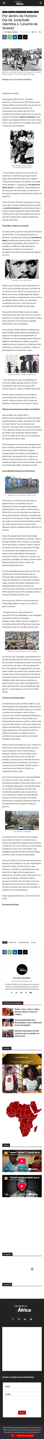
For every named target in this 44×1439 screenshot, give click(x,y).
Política (36, 12)
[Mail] (22, 992)
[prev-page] (3, 1041)
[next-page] (7, 1041)
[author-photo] (22, 975)
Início (4, 8)
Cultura (10, 8)
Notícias (30, 12)
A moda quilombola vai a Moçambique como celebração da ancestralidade (28, 1022)
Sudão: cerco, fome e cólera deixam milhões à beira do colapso (27, 1011)
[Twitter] (27, 992)
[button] (3, 3)
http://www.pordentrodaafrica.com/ (22, 981)
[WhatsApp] (9, 37)
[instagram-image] (11, 1268)
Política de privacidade (25, 1436)
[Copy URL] (25, 37)
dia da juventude (24, 942)
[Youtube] (31, 992)
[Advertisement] (22, 87)
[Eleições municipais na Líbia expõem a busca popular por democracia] (8, 1033)
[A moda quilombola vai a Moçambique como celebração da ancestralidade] (8, 1022)
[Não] (41, 1432)
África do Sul (12, 942)
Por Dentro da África (11, 32)
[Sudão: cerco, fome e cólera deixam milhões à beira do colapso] (8, 1012)
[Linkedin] (15, 37)
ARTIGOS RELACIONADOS (13, 1003)
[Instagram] (17, 992)
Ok (13, 1436)
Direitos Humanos (21, 12)
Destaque (11, 12)
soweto (33, 942)
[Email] (20, 37)
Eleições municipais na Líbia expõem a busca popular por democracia (27, 1033)
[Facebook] (4, 37)
